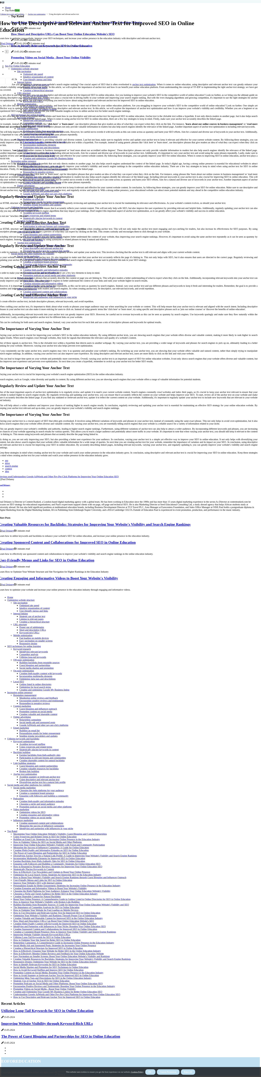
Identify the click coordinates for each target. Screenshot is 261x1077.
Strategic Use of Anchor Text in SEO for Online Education (41, 981)
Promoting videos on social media (35, 817)
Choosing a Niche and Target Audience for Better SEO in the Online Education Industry (55, 893)
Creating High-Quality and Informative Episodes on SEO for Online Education (51, 850)
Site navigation (20, 602)
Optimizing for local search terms (35, 687)
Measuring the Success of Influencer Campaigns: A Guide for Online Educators (51, 847)
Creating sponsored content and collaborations (41, 823)
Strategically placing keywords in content (39, 749)
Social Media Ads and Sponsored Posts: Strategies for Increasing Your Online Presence (54, 945)
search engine (11, 466)
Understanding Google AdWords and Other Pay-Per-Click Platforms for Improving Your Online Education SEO (66, 994)
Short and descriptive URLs (32, 630)
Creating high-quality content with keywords (40, 673)
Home (8, 7)
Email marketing (21, 728)
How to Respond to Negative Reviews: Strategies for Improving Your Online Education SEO (57, 866)
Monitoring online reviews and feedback (38, 698)
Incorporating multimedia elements (35, 676)
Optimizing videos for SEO (32, 812)
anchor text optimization (144, 84)
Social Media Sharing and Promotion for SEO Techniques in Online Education (50, 967)
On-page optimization (23, 670)
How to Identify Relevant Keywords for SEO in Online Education (45, 964)
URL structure (20, 624)
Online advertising (22, 717)
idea (7, 471)
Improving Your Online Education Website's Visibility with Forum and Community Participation (59, 845)
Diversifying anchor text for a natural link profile (42, 782)
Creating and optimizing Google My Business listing (44, 689)
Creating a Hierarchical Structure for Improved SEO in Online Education (48, 948)
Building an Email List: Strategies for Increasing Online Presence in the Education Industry (56, 839)
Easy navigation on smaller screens (36, 641)
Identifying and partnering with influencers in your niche (46, 828)
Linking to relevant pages (31, 619)
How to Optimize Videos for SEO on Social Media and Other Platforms (47, 842)
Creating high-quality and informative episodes (41, 801)
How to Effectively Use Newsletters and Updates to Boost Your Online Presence (51, 872)
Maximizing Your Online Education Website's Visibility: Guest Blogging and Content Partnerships (60, 834)
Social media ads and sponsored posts (37, 722)
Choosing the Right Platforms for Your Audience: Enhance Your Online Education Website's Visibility (61, 891)
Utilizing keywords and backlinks (12, 14)
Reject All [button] (188, 1072)
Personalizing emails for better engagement (39, 733)
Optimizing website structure (21, 600)
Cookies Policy (136, 1072)
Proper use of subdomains (31, 627)
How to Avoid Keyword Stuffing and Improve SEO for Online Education (48, 970)
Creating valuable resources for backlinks (39, 768)
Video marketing (21, 809)
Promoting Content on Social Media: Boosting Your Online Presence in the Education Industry (58, 972)
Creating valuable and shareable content (38, 714)
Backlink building (21, 752)
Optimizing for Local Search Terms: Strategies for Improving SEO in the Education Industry (57, 874)
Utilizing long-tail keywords (32, 657)
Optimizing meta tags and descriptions (37, 679)
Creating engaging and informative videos (39, 815)
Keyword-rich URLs (29, 632)
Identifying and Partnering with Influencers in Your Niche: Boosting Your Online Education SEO (59, 926)
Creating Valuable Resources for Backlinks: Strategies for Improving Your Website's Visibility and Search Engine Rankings (72, 959)
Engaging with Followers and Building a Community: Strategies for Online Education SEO (56, 864)
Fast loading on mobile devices (34, 638)
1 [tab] (6, 51)
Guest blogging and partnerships (34, 665)
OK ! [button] (150, 1072)
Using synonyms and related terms (35, 747)
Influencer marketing (23, 820)
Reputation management (24, 695)
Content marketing (22, 706)
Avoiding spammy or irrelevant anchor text (39, 777)
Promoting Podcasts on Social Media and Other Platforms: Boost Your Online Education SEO (58, 983)
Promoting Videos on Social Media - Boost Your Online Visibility (44, 989)
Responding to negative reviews (34, 703)
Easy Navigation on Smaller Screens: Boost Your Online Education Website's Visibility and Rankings (61, 956)
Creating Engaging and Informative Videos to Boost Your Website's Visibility (50, 888)
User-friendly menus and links (33, 611)
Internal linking (20, 613)
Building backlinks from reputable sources (39, 662)
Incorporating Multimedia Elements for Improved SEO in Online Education (49, 858)
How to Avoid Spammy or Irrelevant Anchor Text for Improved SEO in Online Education (56, 975)
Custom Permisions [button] (168, 1072)
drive (7, 463)
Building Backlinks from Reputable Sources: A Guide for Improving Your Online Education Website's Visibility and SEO (71, 904)
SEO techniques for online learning (24, 646)
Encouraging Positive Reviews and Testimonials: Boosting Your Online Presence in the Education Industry (64, 986)
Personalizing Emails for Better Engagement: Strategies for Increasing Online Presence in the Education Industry (66, 885)
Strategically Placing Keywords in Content (33, 869)
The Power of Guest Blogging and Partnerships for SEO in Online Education (50, 853)
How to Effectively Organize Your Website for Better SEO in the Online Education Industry (57, 951)
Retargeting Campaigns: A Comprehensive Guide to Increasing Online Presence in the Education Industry (63, 942)
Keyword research (22, 649)
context (8, 468)
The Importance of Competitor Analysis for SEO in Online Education (46, 907)
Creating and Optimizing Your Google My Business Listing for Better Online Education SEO (57, 991)
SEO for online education (32, 142)
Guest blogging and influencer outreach (38, 709)
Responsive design (28, 643)
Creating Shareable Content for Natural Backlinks (37, 896)
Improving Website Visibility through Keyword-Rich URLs (41, 934)
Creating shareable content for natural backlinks (42, 760)
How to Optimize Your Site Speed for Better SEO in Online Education (47, 940)
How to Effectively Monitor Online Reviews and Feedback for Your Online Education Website (58, 953)
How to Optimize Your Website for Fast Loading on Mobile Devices (45, 910)
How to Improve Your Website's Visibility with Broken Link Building (46, 902)
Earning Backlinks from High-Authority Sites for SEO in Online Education (49, 861)
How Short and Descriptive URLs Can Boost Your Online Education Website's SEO (53, 921)
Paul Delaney (7, 43)
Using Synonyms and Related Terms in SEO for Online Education (45, 836)
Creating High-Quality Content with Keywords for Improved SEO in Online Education (55, 923)
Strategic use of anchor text (32, 616)
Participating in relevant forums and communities (42, 757)
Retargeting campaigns (30, 719)
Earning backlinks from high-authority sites (39, 755)
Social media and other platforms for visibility (29, 785)
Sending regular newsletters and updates (38, 736)
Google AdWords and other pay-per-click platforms (43, 725)
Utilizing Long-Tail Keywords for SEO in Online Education (42, 937)
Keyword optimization (24, 741)
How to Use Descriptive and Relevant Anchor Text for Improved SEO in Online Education (56, 913)
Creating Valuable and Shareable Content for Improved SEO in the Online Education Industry (58, 918)
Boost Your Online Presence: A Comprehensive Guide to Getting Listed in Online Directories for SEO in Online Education (71, 899)
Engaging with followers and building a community (43, 796)
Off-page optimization (23, 660)
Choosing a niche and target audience (37, 804)
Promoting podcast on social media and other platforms (45, 806)
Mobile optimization (22, 635)
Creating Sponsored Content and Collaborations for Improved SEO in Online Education (55, 929)
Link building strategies (24, 763)
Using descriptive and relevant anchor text (39, 779)
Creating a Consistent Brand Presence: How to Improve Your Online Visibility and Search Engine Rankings (64, 932)
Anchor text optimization (36, 14)
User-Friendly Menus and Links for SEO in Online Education (42, 880)
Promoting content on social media (35, 711)
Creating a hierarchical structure (34, 621)
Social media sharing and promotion (36, 668)
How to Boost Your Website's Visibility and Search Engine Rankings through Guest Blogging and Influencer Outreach (69, 877)
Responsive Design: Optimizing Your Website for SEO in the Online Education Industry (55, 961)
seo (6, 460)
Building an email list (29, 730)
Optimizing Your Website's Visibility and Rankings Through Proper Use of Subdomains (55, 915)
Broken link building (29, 771)
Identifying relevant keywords (33, 651)
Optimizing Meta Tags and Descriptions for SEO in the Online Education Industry (52, 978)
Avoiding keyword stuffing (32, 744)
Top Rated (12, 831)
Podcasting (18, 798)
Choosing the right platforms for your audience (41, 790)
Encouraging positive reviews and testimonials (41, 700)
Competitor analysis (28, 654)
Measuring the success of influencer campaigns (41, 825)
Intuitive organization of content (34, 608)
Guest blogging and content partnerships (38, 766)
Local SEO (18, 681)
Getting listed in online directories (35, 684)
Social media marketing (24, 787)
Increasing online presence (19, 692)
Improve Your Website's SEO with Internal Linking (37, 883)
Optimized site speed (29, 605)
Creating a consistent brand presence (36, 793)
